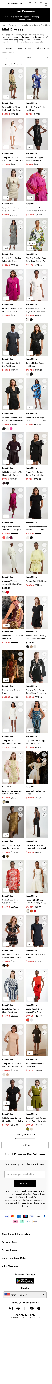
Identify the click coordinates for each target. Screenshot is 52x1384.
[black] (31, 319)
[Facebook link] (25, 1308)
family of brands (19, 1197)
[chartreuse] (7, 856)
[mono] (3, 965)
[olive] (27, 1129)
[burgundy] (3, 483)
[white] (31, 1020)
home (4, 25)
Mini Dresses (47, 25)
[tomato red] (3, 537)
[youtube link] (32, 1308)
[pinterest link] (18, 1308)
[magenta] (11, 428)
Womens (12, 25)
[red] (7, 592)
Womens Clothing (25, 25)
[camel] (31, 646)
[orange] (31, 911)
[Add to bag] (20, 76)
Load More (25, 1145)
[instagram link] (11, 1308)
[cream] (27, 537)
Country (25, 1288)
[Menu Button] (4, 4)
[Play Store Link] (25, 1281)
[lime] (3, 801)
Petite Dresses (24, 48)
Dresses (37, 25)
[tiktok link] (38, 1308)
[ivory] (27, 319)
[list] (25, 11)
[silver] (7, 537)
